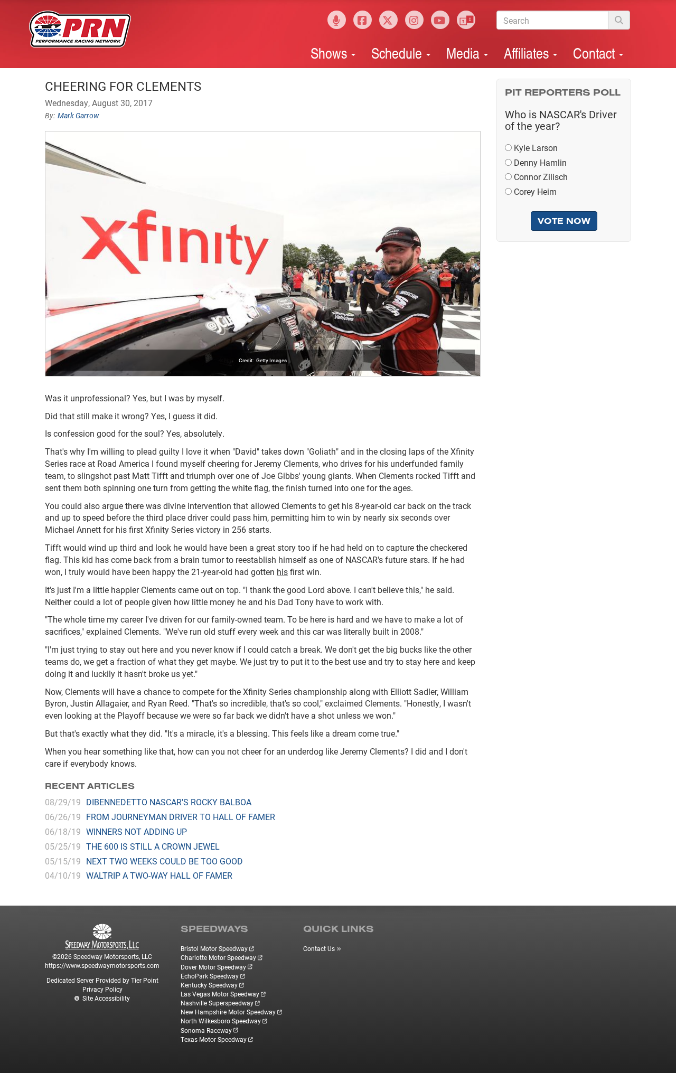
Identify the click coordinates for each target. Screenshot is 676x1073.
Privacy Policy (102, 989)
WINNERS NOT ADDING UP (136, 831)
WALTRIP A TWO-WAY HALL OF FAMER (159, 875)
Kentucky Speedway (209, 985)
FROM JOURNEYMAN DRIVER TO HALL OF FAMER (180, 816)
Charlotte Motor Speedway (218, 957)
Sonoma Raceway (206, 1030)
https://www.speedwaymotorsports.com (102, 965)
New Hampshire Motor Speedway (228, 1012)
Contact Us (319, 948)
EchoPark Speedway (210, 976)
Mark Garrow (78, 115)
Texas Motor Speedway (214, 1039)
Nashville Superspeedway (217, 1003)
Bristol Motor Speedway (214, 948)
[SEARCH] (619, 20)
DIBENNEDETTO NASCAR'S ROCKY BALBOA (168, 801)
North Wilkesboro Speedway (221, 1020)
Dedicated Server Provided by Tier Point (102, 980)
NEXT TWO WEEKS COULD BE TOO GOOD (164, 861)
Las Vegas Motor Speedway (220, 994)
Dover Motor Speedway (213, 967)
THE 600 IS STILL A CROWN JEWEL (153, 846)
